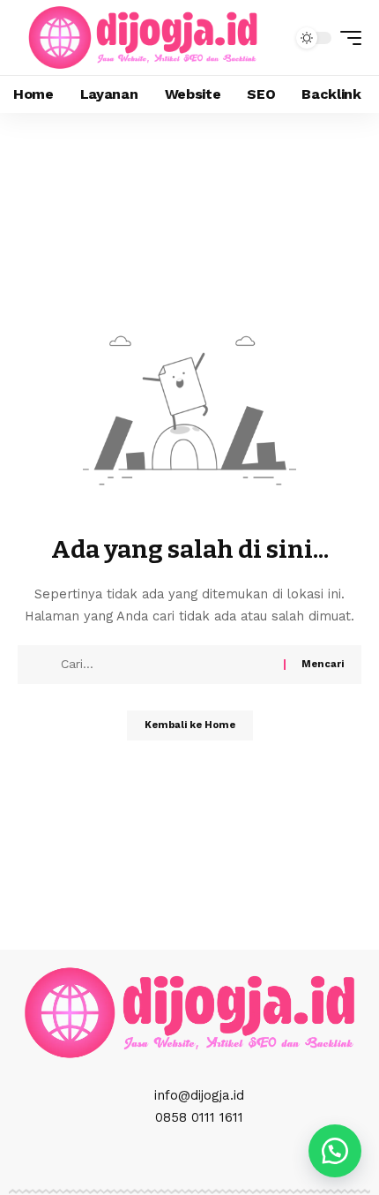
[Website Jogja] (143, 37)
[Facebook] (150, 1158)
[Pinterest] (209, 1158)
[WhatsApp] (228, 1158)
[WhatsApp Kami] (334, 1150)
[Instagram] (189, 1158)
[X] (170, 1158)
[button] (346, 38)
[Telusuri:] (166, 664)
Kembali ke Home (190, 725)
